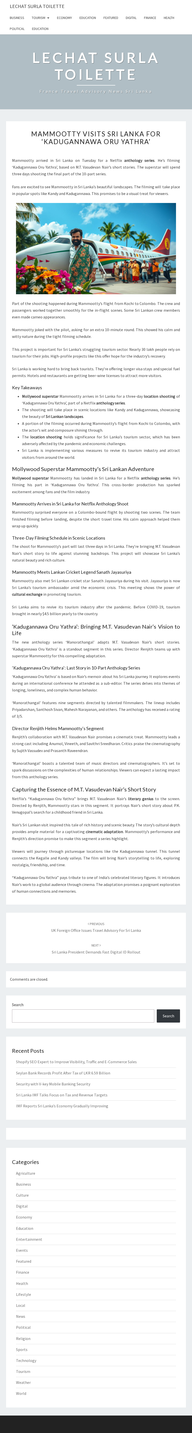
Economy (64, 17)
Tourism (38, 17)
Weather (23, 1382)
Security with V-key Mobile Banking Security (53, 1083)
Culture (22, 1195)
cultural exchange (27, 594)
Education (88, 17)
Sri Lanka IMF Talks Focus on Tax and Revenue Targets (62, 1094)
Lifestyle (23, 1294)
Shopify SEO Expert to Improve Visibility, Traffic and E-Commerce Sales (76, 1061)
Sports (22, 1349)
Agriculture (25, 1173)
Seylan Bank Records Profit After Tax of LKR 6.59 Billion (63, 1072)
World (21, 1393)
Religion (23, 1338)
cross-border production (133, 484)
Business (17, 17)
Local (20, 1305)
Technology (26, 1360)
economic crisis (102, 587)
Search (18, 1004)
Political (17, 28)
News (20, 1316)
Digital (131, 17)
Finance (150, 17)
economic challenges (107, 443)
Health (169, 17)
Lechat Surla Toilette (37, 6)
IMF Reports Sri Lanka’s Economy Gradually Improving (62, 1105)
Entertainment (29, 1239)
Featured (111, 17)
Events (22, 1250)
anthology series (47, 642)
